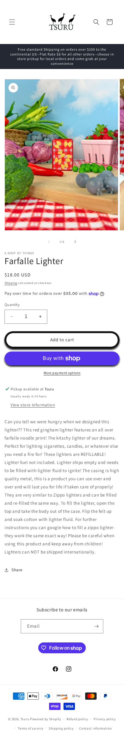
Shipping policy (61, 728)
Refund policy (77, 719)
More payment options (62, 372)
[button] (12, 22)
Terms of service (30, 728)
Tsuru (24, 719)
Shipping (11, 283)
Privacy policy (105, 719)
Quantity (12, 304)
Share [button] (17, 569)
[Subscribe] (96, 626)
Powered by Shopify (45, 719)
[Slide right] (75, 241)
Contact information (95, 728)
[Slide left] (48, 241)
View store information (33, 405)
